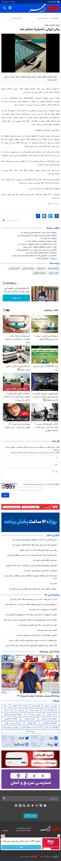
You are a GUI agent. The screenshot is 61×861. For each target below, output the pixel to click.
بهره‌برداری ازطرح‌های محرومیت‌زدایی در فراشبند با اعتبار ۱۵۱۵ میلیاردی (31, 565)
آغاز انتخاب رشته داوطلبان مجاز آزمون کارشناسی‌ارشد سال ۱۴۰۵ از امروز (31, 645)
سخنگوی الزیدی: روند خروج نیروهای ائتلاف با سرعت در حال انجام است (31, 604)
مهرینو (16, 727)
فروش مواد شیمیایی (49, 718)
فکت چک (53, 583)
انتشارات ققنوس (39, 273)
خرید (21, 847)
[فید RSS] (24, 806)
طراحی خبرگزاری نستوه (47, 856)
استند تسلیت (8, 710)
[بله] (41, 806)
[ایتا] (16, 806)
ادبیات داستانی (28, 268)
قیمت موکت (33, 710)
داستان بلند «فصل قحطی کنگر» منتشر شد (41, 252)
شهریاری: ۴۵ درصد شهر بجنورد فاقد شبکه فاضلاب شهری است (34, 545)
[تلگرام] (45, 806)
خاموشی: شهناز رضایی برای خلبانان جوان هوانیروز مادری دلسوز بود (33, 588)
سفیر (5, 705)
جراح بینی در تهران (51, 705)
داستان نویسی (14, 268)
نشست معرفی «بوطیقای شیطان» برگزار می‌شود (40, 247)
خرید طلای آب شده (50, 710)
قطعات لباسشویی (11, 718)
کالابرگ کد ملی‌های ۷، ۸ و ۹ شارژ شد (43, 609)
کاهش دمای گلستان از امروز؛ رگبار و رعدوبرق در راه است (36, 635)
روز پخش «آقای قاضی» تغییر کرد (45, 560)
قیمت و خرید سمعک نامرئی (31, 727)
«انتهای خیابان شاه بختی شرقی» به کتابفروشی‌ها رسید (37, 235)
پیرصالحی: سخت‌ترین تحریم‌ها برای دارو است (40, 570)
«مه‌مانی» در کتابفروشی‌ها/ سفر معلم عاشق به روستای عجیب (34, 255)
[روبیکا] (28, 806)
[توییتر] (32, 806)
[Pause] (34, 299)
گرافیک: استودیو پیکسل (27, 856)
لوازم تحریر (36, 705)
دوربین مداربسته (34, 714)
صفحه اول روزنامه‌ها (49, 652)
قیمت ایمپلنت (29, 718)
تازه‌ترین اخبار (53, 535)
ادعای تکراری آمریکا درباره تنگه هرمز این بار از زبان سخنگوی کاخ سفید (32, 555)
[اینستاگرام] (36, 806)
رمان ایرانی (41, 268)
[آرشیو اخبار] (20, 806)
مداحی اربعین (52, 714)
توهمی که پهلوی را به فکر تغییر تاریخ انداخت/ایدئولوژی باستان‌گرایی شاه (31, 614)
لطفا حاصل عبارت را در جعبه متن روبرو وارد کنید (41, 484)
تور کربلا (21, 710)
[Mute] (38, 299)
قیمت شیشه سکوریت (20, 705)
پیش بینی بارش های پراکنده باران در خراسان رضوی (38, 550)
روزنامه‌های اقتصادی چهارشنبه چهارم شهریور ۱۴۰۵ (37, 696)
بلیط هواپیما (32, 723)
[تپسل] (3, 283)
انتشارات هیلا (53, 268)
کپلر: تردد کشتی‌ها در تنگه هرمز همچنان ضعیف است (37, 625)
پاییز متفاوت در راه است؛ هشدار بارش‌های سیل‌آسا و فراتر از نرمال (33, 640)
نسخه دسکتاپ (30, 815)
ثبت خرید (16, 298)
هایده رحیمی (53, 273)
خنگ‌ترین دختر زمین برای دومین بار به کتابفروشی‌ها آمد (36, 250)
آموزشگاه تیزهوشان (50, 723)
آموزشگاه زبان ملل (51, 727)
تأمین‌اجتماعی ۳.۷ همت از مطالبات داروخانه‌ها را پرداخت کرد (34, 539)
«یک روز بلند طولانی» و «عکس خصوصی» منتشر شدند (37, 244)
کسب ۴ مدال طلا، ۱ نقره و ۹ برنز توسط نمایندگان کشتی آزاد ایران (33, 599)
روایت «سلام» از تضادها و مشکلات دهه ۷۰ (41, 241)
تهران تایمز (6, 727)
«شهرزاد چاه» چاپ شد (49, 238)
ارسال (5, 495)
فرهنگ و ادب (54, 18)
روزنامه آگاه (30, 731)
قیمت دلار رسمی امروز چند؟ (46, 630)
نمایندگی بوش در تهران (12, 723)
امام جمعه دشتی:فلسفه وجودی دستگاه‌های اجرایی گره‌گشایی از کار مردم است (31, 577)
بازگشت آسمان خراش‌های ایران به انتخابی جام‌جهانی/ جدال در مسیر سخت (30, 620)
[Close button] (58, 835)
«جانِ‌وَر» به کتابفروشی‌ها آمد (46, 258)
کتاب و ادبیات (42, 18)
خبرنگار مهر (46, 88)
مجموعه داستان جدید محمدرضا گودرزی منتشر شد (39, 232)
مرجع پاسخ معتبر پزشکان (13, 714)
